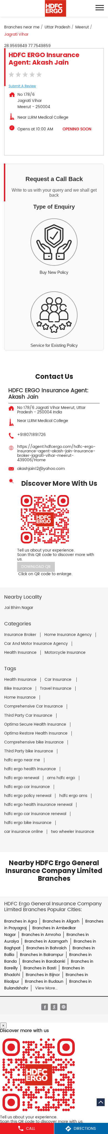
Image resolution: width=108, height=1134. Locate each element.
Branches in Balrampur (41, 955)
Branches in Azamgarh (46, 941)
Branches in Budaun (44, 981)
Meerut (82, 27)
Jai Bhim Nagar (18, 608)
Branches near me (22, 27)
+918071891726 (31, 434)
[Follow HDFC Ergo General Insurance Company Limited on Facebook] (44, 1007)
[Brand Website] (63, 1007)
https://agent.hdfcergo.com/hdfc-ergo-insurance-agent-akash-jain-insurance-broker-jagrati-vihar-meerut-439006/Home (56, 453)
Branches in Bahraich (46, 948)
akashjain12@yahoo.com (41, 468)
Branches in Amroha (41, 934)
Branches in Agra (20, 921)
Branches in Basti (40, 968)
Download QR (36, 567)
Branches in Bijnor (43, 975)
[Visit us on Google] (54, 1007)
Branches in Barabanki (43, 961)
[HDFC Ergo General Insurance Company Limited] (55, 8)
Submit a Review (22, 86)
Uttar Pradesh (57, 27)
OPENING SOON (77, 129)
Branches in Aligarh (61, 921)
